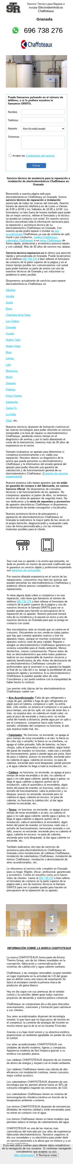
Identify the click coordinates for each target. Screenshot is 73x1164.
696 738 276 (43, 30)
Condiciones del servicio (40, 155)
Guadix (10, 333)
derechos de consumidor (26, 570)
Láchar (10, 358)
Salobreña (12, 402)
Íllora (9, 352)
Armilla (10, 296)
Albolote (10, 290)
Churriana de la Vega (18, 314)
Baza (9, 308)
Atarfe (9, 302)
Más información (24, 1155)
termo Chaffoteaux (50, 240)
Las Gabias (12, 321)
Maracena (11, 370)
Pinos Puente (14, 395)
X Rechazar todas (46, 1155)
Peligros (10, 389)
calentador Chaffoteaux (19, 240)
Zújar (9, 420)
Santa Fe (11, 408)
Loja (8, 364)
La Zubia (11, 414)
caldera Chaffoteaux (45, 237)
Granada (11, 327)
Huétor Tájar (13, 339)
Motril (9, 377)
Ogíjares (11, 383)
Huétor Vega (13, 346)
